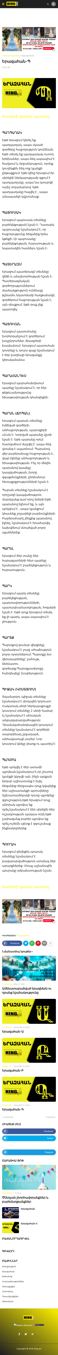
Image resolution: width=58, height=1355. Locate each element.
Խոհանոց (7, 1276)
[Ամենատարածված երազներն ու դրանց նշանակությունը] (29, 968)
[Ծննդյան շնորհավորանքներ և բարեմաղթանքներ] (29, 1177)
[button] (3, 4)
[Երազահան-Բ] (29, 1050)
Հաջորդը (50, 1117)
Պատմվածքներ (10, 1296)
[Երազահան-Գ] (29, 1089)
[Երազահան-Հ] (10, 1227)
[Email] (44, 943)
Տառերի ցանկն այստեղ (25, 116)
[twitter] (25, 1334)
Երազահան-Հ (29, 1223)
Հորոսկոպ (7, 1291)
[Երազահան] (10, 1212)
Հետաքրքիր (8, 1286)
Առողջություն (9, 1266)
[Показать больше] (50, 943)
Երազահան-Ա (13, 1031)
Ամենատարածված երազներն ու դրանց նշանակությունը (26, 990)
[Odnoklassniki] (38, 1334)
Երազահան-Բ (13, 1070)
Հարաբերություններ (13, 1281)
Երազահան (28, 56)
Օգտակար (7, 1301)
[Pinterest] (38, 943)
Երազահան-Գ (13, 1109)
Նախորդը (8, 1117)
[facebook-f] (19, 1334)
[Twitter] (25, 943)
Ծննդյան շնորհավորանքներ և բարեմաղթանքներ (25, 1199)
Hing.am (38, 1348)
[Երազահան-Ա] (29, 1011)
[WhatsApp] (32, 943)
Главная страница (11, 56)
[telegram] (32, 1334)
